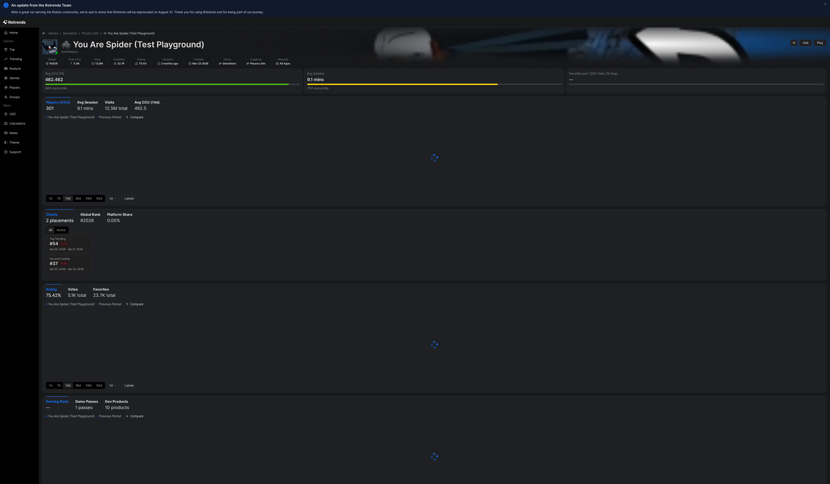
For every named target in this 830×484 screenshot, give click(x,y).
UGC (13, 114)
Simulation (70, 33)
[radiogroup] (75, 198)
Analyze (15, 68)
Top (12, 49)
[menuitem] (19, 32)
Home (14, 32)
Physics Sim (90, 33)
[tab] (58, 106)
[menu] (19, 92)
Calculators (17, 123)
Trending (16, 59)
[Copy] (793, 42)
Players (15, 87)
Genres (14, 78)
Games (53, 33)
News (14, 133)
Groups (15, 97)
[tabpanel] (434, 158)
